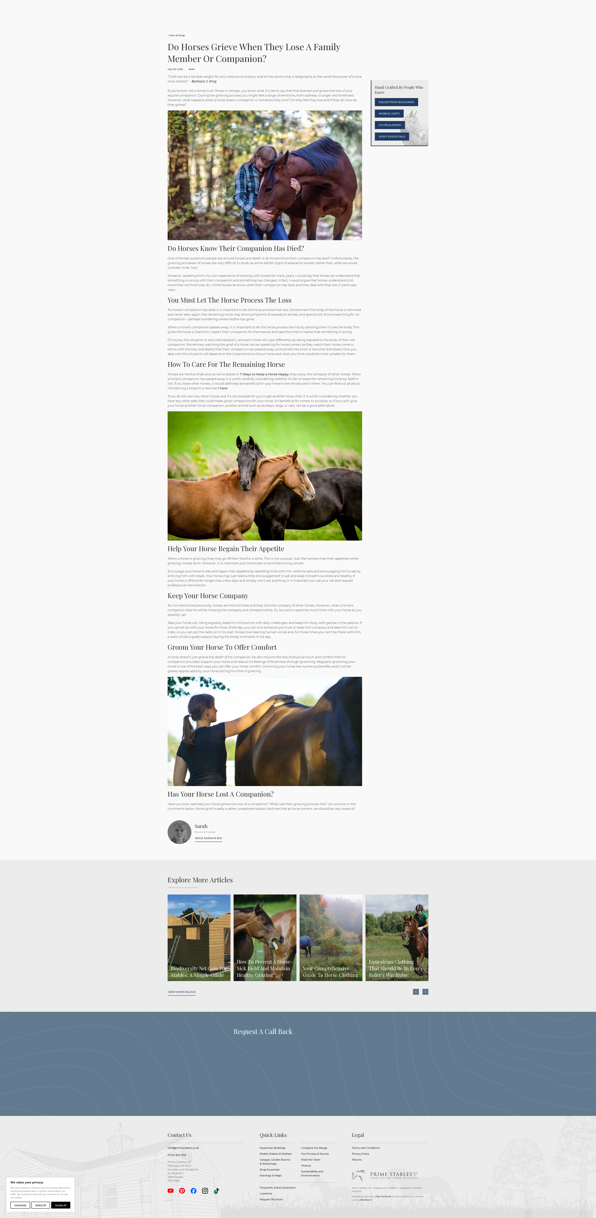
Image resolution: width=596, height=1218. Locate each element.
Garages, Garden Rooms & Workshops (275, 1161)
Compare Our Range (314, 1147)
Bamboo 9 (366, 1199)
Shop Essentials (270, 1169)
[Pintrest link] (182, 1191)
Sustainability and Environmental (312, 1173)
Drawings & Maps (271, 1175)
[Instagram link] (205, 1191)
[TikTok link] (216, 1191)
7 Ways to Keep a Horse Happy (264, 374)
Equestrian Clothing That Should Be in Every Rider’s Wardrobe (265, 937)
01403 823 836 (177, 1155)
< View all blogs (176, 35)
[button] (416, 992)
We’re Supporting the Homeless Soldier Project (397, 937)
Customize (20, 1205)
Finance (306, 1165)
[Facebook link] (193, 1191)
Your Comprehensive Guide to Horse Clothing (199, 937)
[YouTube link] (171, 1191)
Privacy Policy (360, 1153)
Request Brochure (271, 1199)
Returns (357, 1159)
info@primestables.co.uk (183, 1147)
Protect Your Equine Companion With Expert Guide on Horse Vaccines (331, 937)
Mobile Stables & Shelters (276, 1153)
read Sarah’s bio (208, 838)
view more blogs (182, 991)
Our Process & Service (315, 1153)
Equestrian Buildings (273, 1147)
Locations (266, 1193)
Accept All (60, 1205)
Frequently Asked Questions (278, 1187)
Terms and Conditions (366, 1147)
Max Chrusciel (383, 1196)
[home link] (384, 1175)
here (223, 388)
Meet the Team (311, 1159)
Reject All (40, 1205)
